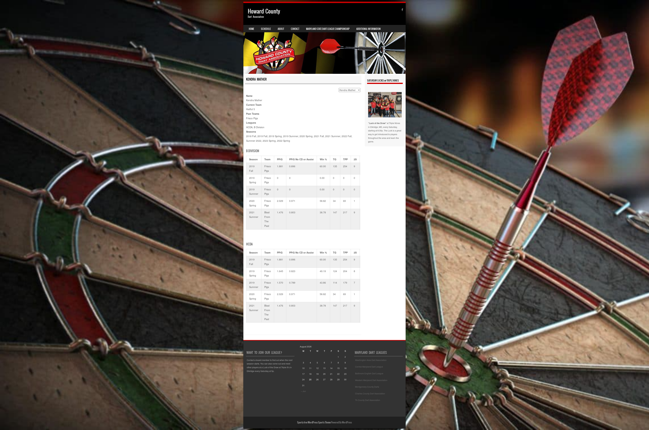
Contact (295, 29)
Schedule (266, 29)
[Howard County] (324, 38)
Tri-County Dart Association (367, 400)
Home (251, 29)
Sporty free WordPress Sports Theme (314, 422)
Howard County (264, 11)
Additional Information (368, 29)
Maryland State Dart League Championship (328, 29)
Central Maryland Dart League (369, 366)
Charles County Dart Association (370, 393)
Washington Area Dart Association (371, 360)
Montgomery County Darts (367, 386)
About (281, 29)
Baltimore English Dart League (369, 373)
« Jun (303, 391)
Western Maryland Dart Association (371, 380)
